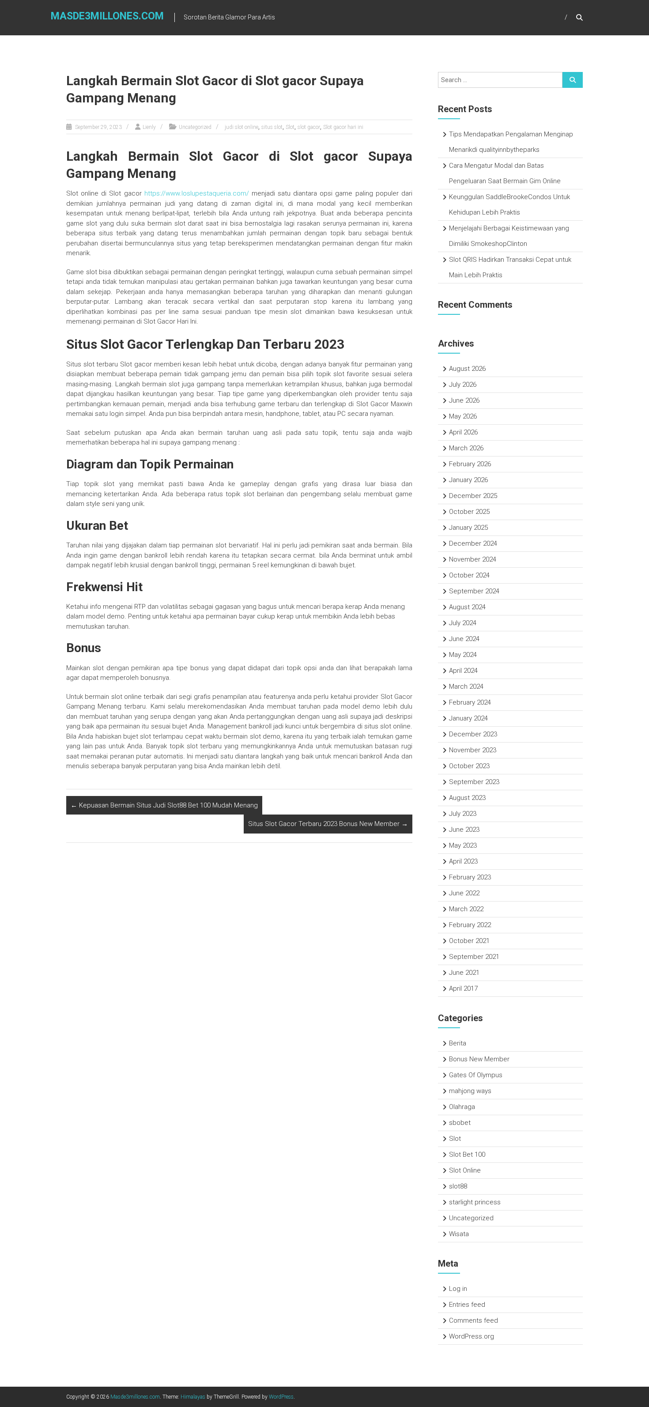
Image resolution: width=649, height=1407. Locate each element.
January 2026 (468, 480)
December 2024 (473, 543)
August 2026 (467, 369)
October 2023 (469, 766)
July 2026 (462, 385)
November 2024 (472, 559)
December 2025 (473, 496)
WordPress (281, 1397)
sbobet (460, 1123)
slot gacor (309, 127)
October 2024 (469, 575)
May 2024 (463, 655)
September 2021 (474, 957)
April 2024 (463, 671)
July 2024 (462, 623)
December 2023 (473, 734)
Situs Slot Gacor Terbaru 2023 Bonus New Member (328, 824)
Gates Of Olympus (475, 1075)
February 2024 (470, 702)
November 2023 (472, 750)
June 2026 (464, 400)
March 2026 (466, 448)
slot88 (458, 1186)
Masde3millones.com (107, 16)
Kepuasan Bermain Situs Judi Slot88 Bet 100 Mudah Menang (164, 805)
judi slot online (241, 127)
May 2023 (463, 845)
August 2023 (467, 798)
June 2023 (464, 830)
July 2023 (462, 814)
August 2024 (467, 607)
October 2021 (469, 941)
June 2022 (464, 893)
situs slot (272, 127)
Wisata (459, 1234)
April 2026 (463, 432)
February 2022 (470, 925)
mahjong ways (470, 1091)
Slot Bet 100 (467, 1154)
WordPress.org (471, 1336)
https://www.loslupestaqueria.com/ (196, 193)
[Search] (572, 80)
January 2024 (468, 718)
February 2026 (470, 464)
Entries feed (467, 1305)
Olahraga (462, 1107)
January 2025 (468, 528)
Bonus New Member (479, 1059)
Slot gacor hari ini (343, 127)
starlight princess (475, 1202)
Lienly (149, 127)
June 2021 (464, 973)
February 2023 (470, 877)
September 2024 (474, 591)
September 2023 (474, 782)
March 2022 (466, 909)
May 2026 (463, 416)
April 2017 (463, 988)
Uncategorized (195, 127)
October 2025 (469, 512)
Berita (457, 1043)
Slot (290, 127)
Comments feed (473, 1320)
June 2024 (464, 639)
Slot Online (465, 1170)
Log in (458, 1289)
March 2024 (466, 686)
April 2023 (463, 861)
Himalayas (193, 1397)
